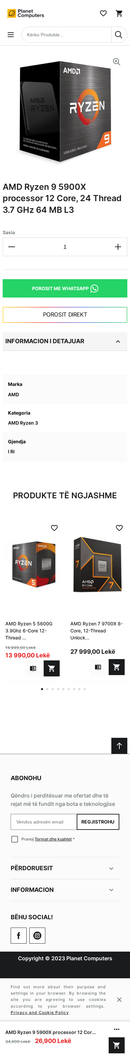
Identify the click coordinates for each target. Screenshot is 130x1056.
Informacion (32, 889)
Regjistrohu (98, 822)
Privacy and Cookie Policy (40, 1012)
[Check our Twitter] (37, 936)
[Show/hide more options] (117, 1029)
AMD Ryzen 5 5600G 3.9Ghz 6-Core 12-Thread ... (28, 630)
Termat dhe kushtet (53, 839)
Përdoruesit (32, 868)
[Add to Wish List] (54, 528)
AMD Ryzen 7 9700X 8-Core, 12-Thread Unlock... (96, 630)
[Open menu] (11, 35)
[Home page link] (26, 13)
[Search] (119, 34)
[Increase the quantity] (118, 246)
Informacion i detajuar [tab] (44, 341)
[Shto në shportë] (117, 1045)
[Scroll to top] (119, 746)
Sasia (9, 232)
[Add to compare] (33, 668)
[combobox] (74, 35)
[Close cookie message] (119, 1000)
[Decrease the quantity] (12, 246)
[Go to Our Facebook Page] (19, 936)
